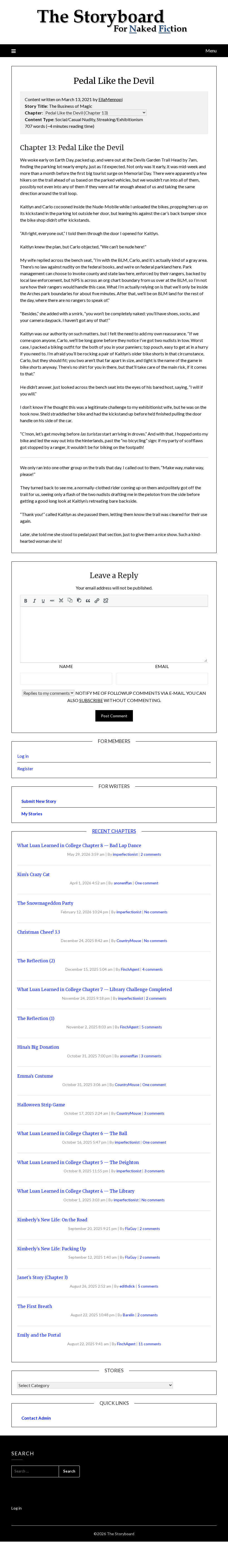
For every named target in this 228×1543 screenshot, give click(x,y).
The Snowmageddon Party (45, 903)
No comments (155, 912)
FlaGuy (131, 1228)
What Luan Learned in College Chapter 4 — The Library (76, 1191)
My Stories (31, 813)
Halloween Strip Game (41, 1104)
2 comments (151, 854)
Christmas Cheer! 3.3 (38, 932)
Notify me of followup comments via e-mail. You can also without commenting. (136, 696)
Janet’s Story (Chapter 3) (42, 1277)
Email (162, 666)
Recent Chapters (114, 831)
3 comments (151, 1056)
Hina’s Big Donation (38, 1047)
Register (25, 768)
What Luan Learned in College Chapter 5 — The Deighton (78, 1162)
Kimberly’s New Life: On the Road (52, 1219)
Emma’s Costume (35, 1076)
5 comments (152, 1027)
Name (66, 666)
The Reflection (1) (35, 1018)
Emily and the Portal (39, 1335)
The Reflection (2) (36, 961)
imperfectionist (125, 854)
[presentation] (25, 600)
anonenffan (123, 883)
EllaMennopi (110, 99)
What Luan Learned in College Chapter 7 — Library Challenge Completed (94, 989)
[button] (25, 600)
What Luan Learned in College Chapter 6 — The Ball (72, 1133)
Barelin (129, 1315)
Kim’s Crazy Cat (33, 874)
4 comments (152, 969)
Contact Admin (36, 1417)
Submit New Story (38, 801)
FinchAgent (130, 969)
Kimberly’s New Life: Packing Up (51, 1248)
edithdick (128, 1286)
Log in (23, 756)
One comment (146, 883)
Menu (211, 50)
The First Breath (34, 1306)
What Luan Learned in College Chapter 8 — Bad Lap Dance (79, 845)
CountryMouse (129, 940)
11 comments (149, 1344)
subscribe (91, 700)
